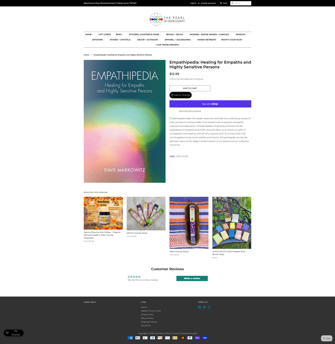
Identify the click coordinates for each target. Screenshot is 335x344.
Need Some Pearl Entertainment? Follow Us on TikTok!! (110, 3)
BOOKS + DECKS (174, 34)
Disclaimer (146, 325)
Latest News (90, 302)
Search (144, 307)
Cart (225, 3)
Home (88, 34)
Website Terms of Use (151, 311)
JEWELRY (241, 34)
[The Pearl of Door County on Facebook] (199, 308)
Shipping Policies (149, 322)
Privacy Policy (147, 314)
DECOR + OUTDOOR (147, 39)
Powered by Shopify (188, 333)
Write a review (192, 278)
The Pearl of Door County (166, 333)
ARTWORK (97, 39)
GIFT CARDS (105, 34)
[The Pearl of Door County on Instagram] (209, 308)
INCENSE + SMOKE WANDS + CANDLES (209, 34)
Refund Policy (147, 318)
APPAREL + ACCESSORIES (178, 39)
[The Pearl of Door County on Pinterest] (204, 308)
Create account (208, 3)
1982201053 (182, 156)
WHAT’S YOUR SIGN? (231, 39)
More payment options (190, 111)
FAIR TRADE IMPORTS (168, 45)
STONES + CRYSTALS (120, 39)
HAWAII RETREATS (206, 39)
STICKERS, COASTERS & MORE (144, 34)
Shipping (174, 79)
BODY (119, 34)
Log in (193, 3)
